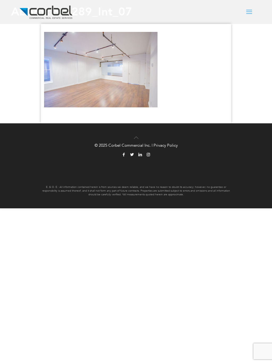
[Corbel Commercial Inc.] (46, 12)
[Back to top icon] (136, 134)
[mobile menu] (249, 11)
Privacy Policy (166, 145)
